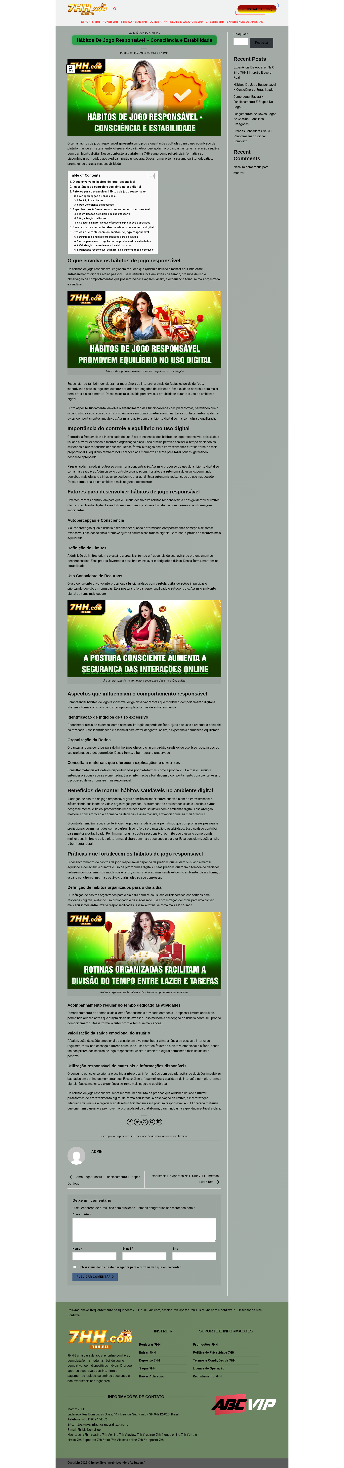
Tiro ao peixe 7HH (134, 21)
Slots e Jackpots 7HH (186, 21)
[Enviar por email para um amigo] (144, 1122)
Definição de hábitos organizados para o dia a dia (108, 236)
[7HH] (87, 9)
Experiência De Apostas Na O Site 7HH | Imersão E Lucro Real (254, 72)
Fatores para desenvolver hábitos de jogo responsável (109, 191)
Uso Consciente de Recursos (96, 204)
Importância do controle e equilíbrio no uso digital (107, 187)
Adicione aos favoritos (175, 1136)
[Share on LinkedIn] (159, 1122)
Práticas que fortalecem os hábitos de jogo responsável (111, 232)
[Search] (114, 9)
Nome (77, 1248)
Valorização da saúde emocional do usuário (105, 245)
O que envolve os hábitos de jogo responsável (104, 182)
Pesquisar (241, 34)
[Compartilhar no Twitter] (137, 1122)
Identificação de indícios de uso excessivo (104, 213)
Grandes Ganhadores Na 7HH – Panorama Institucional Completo (255, 136)
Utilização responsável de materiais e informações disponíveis (116, 249)
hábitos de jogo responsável (91, 1093)
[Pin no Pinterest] (152, 1122)
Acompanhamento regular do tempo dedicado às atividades (115, 241)
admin (165, 53)
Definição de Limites (91, 200)
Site (175, 1248)
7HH (147, 153)
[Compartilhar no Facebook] (130, 1122)
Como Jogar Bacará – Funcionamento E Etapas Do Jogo (253, 102)
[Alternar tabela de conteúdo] (149, 176)
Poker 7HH (110, 21)
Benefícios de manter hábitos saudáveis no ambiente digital (113, 227)
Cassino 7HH (215, 21)
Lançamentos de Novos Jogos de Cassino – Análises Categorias (255, 119)
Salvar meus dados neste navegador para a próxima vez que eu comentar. (130, 1267)
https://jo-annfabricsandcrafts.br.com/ (102, 1424)
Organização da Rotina (92, 218)
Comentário (81, 1214)
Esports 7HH (90, 21)
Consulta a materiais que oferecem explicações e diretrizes (114, 222)
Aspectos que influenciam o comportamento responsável (111, 209)
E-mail (127, 1248)
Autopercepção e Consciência (97, 195)
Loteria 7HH (158, 21)
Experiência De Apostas (245, 21)
